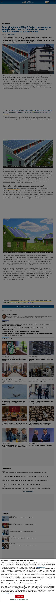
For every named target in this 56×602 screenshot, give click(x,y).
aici (18, 576)
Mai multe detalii (41, 567)
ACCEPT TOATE (19, 596)
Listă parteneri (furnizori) (7, 593)
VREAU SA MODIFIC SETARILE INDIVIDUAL (19, 599)
